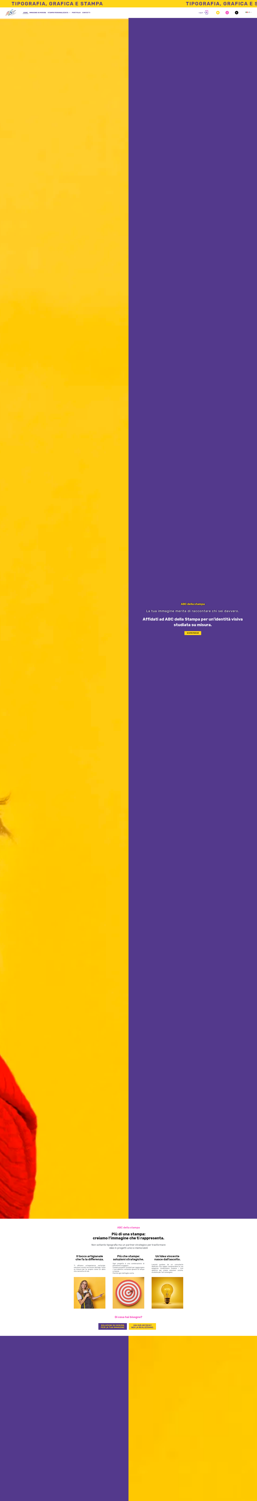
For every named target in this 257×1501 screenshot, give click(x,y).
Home (25, 13)
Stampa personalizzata (58, 13)
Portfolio (76, 13)
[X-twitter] (236, 12)
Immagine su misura (37, 13)
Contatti (86, 13)
